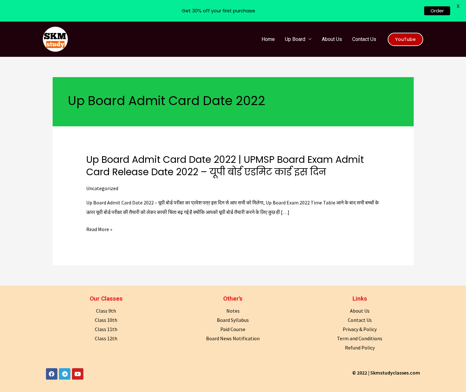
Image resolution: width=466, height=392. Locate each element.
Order (437, 10)
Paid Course (232, 329)
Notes (233, 311)
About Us (332, 39)
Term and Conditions (359, 338)
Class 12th (106, 338)
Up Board (295, 39)
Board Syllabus (233, 320)
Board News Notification (233, 338)
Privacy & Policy (360, 329)
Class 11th (106, 329)
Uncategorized (102, 188)
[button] (405, 39)
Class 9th (106, 311)
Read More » (99, 229)
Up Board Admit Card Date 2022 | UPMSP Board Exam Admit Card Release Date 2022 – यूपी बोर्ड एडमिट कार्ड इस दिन (225, 166)
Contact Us (364, 39)
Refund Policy (360, 347)
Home (268, 39)
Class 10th (106, 320)
